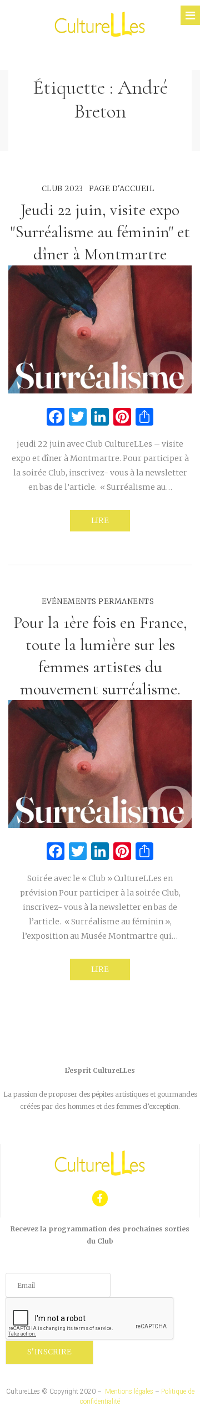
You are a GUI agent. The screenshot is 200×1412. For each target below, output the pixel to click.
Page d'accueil (121, 188)
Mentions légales (129, 1391)
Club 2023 (62, 188)
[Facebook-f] (100, 1198)
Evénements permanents (98, 601)
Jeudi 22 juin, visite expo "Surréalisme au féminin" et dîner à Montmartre (100, 231)
